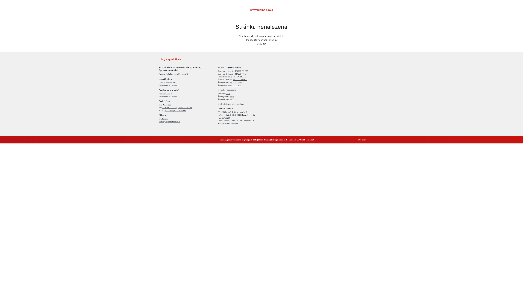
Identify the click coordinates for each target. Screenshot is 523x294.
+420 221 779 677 (241, 74)
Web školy (362, 140)
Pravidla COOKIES (297, 140)
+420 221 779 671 (242, 77)
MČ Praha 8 (163, 119)
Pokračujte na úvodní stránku (261, 40)
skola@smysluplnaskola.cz (234, 104)
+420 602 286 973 (185, 108)
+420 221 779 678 (235, 85)
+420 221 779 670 (169, 108)
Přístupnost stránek (279, 140)
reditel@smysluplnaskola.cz (175, 111)
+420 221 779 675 (241, 71)
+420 (228, 94)
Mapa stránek (264, 140)
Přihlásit (310, 140)
